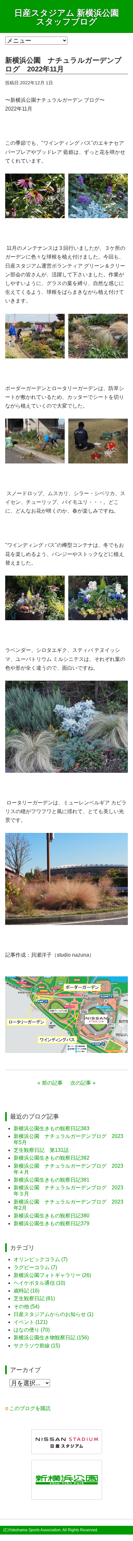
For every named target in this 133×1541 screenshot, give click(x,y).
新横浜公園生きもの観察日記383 (51, 1128)
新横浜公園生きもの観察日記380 (51, 1215)
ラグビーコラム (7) (35, 1267)
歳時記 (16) (26, 1290)
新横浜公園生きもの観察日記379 (51, 1223)
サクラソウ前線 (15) (37, 1345)
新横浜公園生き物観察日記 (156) (51, 1337)
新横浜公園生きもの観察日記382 (51, 1158)
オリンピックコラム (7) (40, 1259)
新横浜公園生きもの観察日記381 (51, 1180)
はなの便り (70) (32, 1330)
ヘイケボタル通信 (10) (39, 1283)
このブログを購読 (30, 1408)
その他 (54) (26, 1306)
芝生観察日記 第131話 (41, 1150)
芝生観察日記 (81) (34, 1298)
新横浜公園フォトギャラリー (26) (52, 1275)
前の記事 (52, 1083)
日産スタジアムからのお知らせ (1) (53, 1314)
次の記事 (80, 1083)
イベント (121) (30, 1322)
